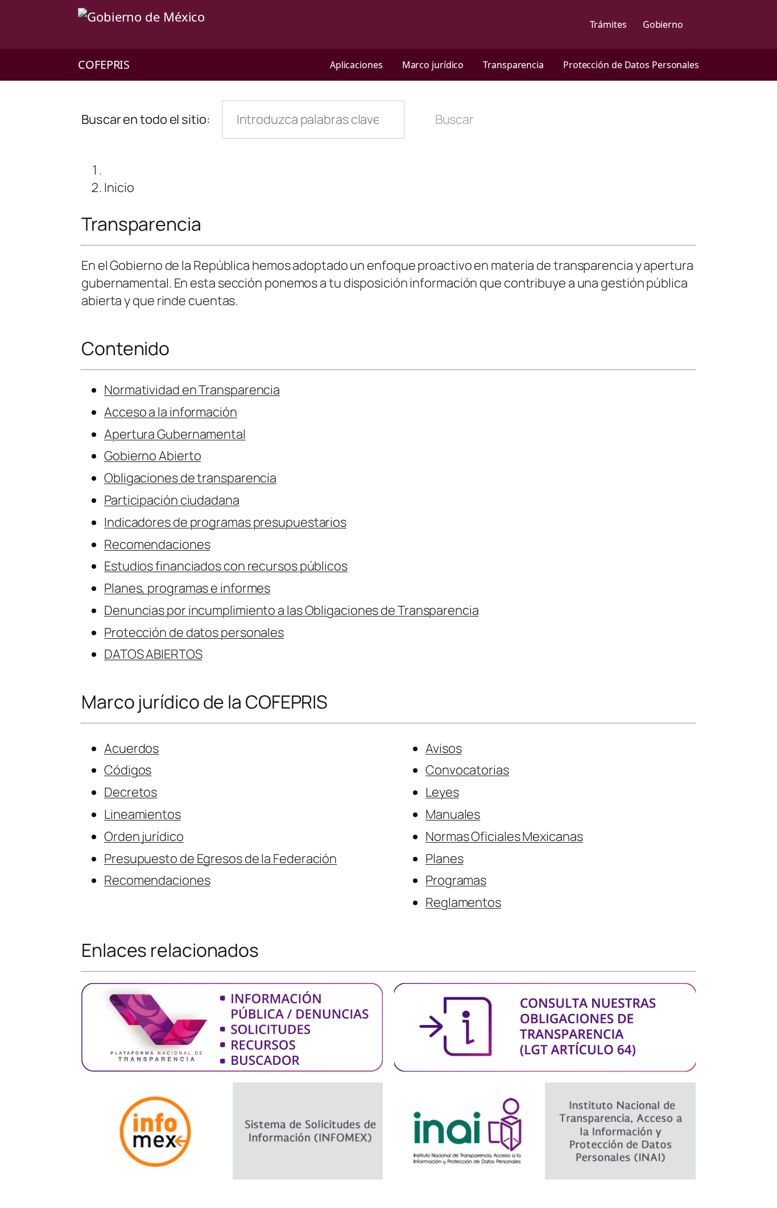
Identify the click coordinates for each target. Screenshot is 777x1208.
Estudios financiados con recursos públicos (226, 565)
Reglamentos (463, 902)
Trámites (608, 24)
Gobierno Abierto (152, 455)
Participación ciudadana (171, 500)
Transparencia (513, 65)
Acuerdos (131, 748)
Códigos (127, 769)
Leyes (442, 792)
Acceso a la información (170, 411)
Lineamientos (142, 814)
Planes (444, 858)
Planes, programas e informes (187, 588)
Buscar (454, 119)
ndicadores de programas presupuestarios (226, 522)
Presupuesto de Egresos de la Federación (220, 858)
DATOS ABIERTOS (153, 654)
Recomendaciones (157, 544)
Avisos (443, 748)
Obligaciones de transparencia (190, 477)
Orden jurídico (144, 836)
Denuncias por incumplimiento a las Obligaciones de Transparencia (291, 610)
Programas (455, 880)
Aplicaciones (356, 65)
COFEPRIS (104, 64)
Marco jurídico (433, 65)
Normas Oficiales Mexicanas (503, 836)
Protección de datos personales (194, 632)
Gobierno (663, 24)
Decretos (130, 792)
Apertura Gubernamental (175, 434)
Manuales (452, 814)
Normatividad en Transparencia (192, 389)
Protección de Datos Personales (631, 65)
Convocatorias (467, 769)
